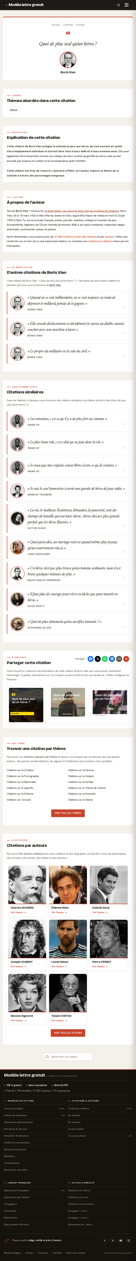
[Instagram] (128, 1240)
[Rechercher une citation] (47, 1056)
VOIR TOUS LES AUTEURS (68, 1033)
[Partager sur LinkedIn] (112, 659)
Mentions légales (12, 1253)
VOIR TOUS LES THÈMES (68, 813)
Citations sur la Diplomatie (21, 782)
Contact (29, 1253)
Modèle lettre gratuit (26, 5)
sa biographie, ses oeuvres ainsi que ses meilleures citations (82, 211)
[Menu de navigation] (126, 5)
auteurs (109, 236)
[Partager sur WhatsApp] (105, 659)
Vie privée (43, 1253)
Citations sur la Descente (82, 793)
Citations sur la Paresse (81, 770)
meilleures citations (100, 241)
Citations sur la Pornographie (23, 776)
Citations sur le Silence (80, 799)
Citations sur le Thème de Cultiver (87, 788)
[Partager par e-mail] (119, 659)
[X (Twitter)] (112, 1240)
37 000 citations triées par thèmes (75, 236)
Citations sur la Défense (20, 793)
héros (13, 110)
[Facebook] (105, 1240)
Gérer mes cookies (75, 1253)
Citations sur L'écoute (19, 799)
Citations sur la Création (20, 770)
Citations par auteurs (27, 845)
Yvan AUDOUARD (39, 554)
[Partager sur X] (98, 659)
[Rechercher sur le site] (118, 5)
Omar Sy (34, 424)
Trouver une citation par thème (36, 748)
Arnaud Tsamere (40, 494)
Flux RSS (57, 1253)
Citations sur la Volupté (81, 776)
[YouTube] (120, 1240)
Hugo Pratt (36, 606)
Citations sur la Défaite (80, 782)
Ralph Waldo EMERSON (44, 580)
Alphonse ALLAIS (39, 627)
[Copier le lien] (126, 659)
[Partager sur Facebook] (91, 659)
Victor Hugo (37, 528)
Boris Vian (68, 72)
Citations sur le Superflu (20, 788)
